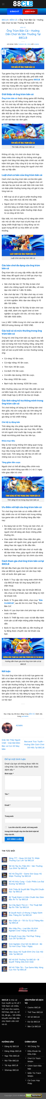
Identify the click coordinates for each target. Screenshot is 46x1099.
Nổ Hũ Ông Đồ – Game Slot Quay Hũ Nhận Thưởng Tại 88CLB (25, 875)
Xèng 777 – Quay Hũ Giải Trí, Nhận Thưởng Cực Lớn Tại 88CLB (24, 859)
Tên (7, 794)
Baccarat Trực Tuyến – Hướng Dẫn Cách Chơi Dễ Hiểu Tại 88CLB (34, 744)
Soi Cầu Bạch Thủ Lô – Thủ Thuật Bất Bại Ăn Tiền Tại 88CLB (25, 906)
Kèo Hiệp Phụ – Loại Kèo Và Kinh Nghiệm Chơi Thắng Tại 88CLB (23, 929)
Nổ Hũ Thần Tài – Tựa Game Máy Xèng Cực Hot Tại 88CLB (26, 968)
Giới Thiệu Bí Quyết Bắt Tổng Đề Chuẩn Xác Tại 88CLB (26, 890)
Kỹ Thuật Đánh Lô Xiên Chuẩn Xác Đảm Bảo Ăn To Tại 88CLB (26, 898)
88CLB (5, 20)
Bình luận (9, 774)
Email (7, 805)
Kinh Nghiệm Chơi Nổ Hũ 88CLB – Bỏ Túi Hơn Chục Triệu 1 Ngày (25, 945)
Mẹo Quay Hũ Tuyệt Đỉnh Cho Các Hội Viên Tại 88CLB (26, 953)
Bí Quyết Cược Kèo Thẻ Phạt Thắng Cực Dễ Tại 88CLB (24, 937)
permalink (24, 716)
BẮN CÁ (13, 20)
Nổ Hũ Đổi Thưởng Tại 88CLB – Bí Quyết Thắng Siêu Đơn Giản (24, 960)
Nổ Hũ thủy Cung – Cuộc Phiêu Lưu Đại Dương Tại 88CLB (26, 882)
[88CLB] (23, 4)
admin (36, 44)
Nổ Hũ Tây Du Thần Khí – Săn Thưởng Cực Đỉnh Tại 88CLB (25, 867)
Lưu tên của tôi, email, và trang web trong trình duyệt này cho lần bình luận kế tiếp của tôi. (22, 830)
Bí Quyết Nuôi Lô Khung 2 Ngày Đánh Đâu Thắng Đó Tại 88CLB (25, 914)
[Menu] (3, 4)
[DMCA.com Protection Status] (34, 1095)
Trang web (9, 816)
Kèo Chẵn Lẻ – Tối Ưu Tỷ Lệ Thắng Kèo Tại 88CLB (26, 921)
